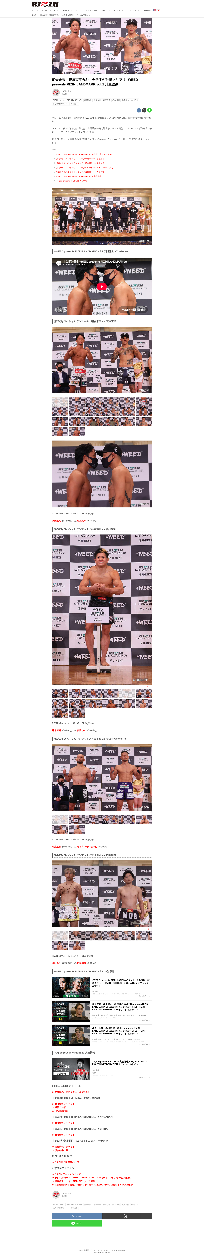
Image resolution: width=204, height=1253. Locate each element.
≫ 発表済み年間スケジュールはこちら (71, 1092)
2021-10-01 (66, 91)
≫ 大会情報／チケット (63, 1104)
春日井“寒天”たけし (87, 847)
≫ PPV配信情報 (60, 1111)
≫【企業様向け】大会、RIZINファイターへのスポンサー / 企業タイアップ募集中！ (93, 1185)
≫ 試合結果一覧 (60, 1150)
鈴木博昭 (56, 730)
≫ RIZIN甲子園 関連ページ (65, 1162)
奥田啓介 (81, 730)
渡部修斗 (56, 963)
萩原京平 (81, 521)
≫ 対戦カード (59, 1107)
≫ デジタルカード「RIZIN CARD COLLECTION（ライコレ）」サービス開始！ (92, 1177)
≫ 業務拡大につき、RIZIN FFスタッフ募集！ (74, 1181)
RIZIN (64, 94)
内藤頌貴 (81, 963)
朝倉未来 (56, 521)
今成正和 (56, 847)
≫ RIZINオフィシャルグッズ (66, 1174)
